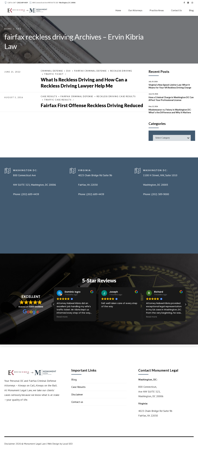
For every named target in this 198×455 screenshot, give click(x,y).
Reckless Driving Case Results (116, 96)
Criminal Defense (52, 71)
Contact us (77, 402)
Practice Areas (157, 10)
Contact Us (176, 10)
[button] (185, 304)
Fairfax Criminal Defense (90, 71)
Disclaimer (77, 394)
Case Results (49, 96)
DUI (68, 71)
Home (118, 10)
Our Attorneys (135, 10)
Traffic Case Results (57, 100)
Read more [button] (62, 317)
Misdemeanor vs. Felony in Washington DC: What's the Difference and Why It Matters (170, 111)
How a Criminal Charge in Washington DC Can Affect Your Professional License (171, 98)
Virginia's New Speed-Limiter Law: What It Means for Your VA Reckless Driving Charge (170, 86)
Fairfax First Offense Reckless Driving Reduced (92, 105)
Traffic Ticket (54, 74)
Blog (191, 10)
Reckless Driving (121, 71)
